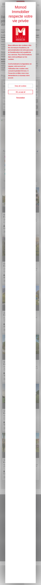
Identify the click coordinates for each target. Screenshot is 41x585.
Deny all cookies (20, 86)
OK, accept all (20, 92)
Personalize (20, 97)
